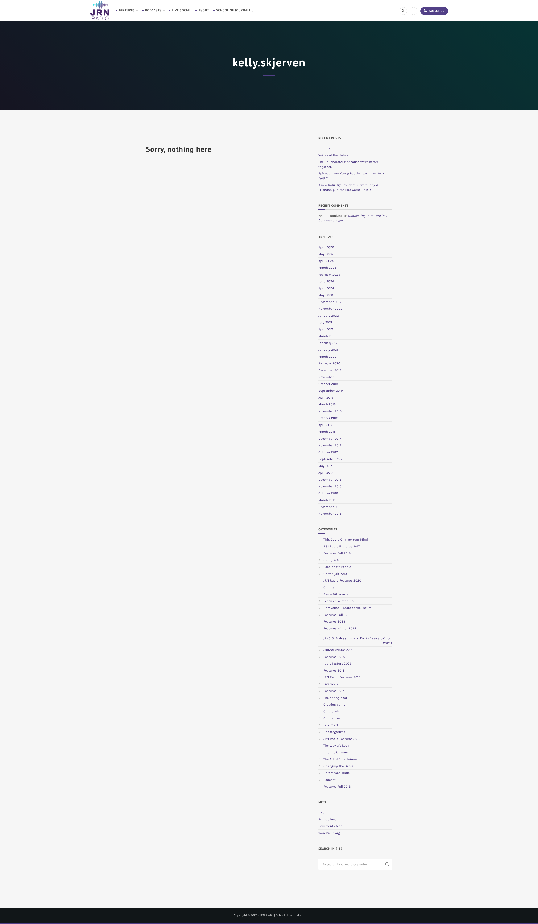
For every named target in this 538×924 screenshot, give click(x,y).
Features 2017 (333, 691)
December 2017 (329, 438)
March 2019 (327, 404)
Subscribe (433, 11)
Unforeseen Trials (336, 773)
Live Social (181, 10)
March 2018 (327, 432)
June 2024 (326, 281)
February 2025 (329, 274)
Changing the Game (338, 766)
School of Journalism (235, 10)
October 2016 (328, 493)
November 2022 (330, 309)
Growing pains (334, 704)
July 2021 (325, 322)
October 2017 (328, 452)
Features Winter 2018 (339, 601)
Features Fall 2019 (337, 553)
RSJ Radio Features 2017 (341, 546)
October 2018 (328, 418)
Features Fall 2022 (337, 615)
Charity (328, 587)
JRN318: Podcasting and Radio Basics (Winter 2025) (357, 640)
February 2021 (328, 343)
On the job (331, 711)
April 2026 (326, 247)
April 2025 (326, 261)
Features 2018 (333, 670)
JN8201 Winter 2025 (338, 650)
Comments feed (330, 826)
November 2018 (330, 411)
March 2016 (327, 500)
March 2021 (327, 336)
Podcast (329, 780)
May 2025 (325, 254)
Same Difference (335, 594)
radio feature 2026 (337, 663)
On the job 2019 (335, 574)
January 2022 (328, 315)
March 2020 (327, 356)
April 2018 (325, 425)
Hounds (324, 148)
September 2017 (330, 459)
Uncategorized (334, 732)
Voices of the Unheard (335, 155)
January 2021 (328, 350)
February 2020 (329, 363)
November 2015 (330, 514)
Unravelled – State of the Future (347, 608)
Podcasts (153, 10)
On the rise (331, 718)
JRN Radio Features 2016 (341, 677)
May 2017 (325, 466)
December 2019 (330, 370)
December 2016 (330, 479)
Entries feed (327, 819)
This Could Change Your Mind (345, 539)
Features (127, 10)
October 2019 (328, 384)
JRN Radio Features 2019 (341, 739)
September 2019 (330, 391)
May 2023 (325, 295)
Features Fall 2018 (337, 786)
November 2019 (330, 377)
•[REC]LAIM (331, 560)
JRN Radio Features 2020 (342, 580)
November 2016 (330, 486)
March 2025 (327, 268)
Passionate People (337, 567)
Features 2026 (334, 657)
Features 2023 (334, 621)
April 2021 (325, 329)
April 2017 (325, 473)
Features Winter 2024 (339, 628)
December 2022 (330, 302)
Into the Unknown (336, 752)
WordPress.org (329, 833)
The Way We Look (336, 745)
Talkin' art (330, 725)
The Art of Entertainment (342, 759)
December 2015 (330, 507)
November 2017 (329, 445)
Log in (322, 812)
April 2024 (326, 288)
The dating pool (335, 698)
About (203, 10)
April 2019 (325, 397)
